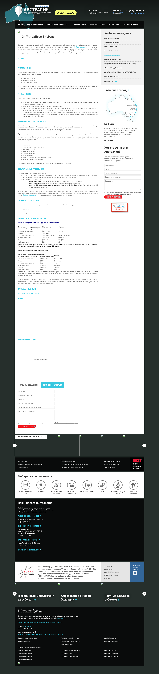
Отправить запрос (26, 426)
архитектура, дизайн (87, 492)
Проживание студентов (112, 461)
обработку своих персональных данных (66, 423)
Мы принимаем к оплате (26, 632)
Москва (93, 10)
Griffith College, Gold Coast (112, 59)
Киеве (48, 510)
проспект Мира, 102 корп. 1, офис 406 (99, 12)
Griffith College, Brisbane (112, 55)
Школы (21, 24)
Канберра (129, 114)
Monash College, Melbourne (113, 68)
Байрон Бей (132, 109)
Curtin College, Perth (110, 47)
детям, (107, 24)
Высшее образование (24, 641)
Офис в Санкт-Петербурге (28, 526)
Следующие (144, 445)
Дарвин (117, 96)
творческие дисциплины (133, 493)
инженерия (41, 492)
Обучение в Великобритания (70, 650)
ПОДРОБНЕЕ (108, 140)
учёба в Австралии (57, 634)
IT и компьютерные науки (25, 493)
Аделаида (122, 114)
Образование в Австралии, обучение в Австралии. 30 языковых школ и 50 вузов (37, 13)
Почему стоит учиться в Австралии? (30, 464)
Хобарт (129, 121)
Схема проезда (93, 13)
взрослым (115, 24)
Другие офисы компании (28, 550)
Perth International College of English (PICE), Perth (120, 72)
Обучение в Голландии (25, 650)
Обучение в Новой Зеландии (70, 656)
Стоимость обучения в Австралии (29, 647)
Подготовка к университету (58, 24)
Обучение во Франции (25, 656)
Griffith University (80, 47)
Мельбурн (127, 116)
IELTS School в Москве (111, 575)
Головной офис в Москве (28, 516)
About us (107, 578)
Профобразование (35, 24)
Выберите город (115, 90)
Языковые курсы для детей (70, 638)
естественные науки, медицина (118, 493)
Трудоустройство (110, 467)
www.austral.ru (62, 618)
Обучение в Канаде (110, 650)
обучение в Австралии (25, 634)
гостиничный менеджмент (71, 493)
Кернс (128, 98)
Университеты (80, 24)
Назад (15, 594)
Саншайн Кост (131, 105)
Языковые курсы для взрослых (27, 638)
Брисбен (133, 107)
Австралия (36, 9)
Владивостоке (41, 510)
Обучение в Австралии (25, 653)
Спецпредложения (130, 24)
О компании (108, 566)
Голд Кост (133, 108)
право (102, 492)
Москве (20, 510)
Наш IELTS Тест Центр (111, 572)
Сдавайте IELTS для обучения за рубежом (137, 465)
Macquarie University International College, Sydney (120, 64)
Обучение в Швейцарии (25, 659)
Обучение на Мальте (111, 656)
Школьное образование (111, 641)
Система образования (111, 464)
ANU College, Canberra (111, 38)
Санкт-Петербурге (29, 510)
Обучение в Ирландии (111, 653)
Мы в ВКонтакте (135, 573)
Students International (42, 6)
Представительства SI (68, 461)
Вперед (144, 594)
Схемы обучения (23, 467)
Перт (107, 111)
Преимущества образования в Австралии (74, 464)
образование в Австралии (41, 634)
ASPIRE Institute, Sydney (111, 42)
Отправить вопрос (112, 197)
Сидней (132, 112)
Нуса (133, 104)
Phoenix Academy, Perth (111, 76)
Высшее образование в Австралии (72, 467)
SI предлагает (22, 461)
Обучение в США (66, 653)
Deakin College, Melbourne (112, 51)
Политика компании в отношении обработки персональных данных (40, 622)
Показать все (109, 82)
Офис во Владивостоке (28, 540)
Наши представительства (35, 503)
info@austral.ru (117, 13)
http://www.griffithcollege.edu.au (28, 293)
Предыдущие (15, 445)
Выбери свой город (118, 12)
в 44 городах (22, 512)
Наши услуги (108, 569)
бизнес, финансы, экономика (56, 493)
